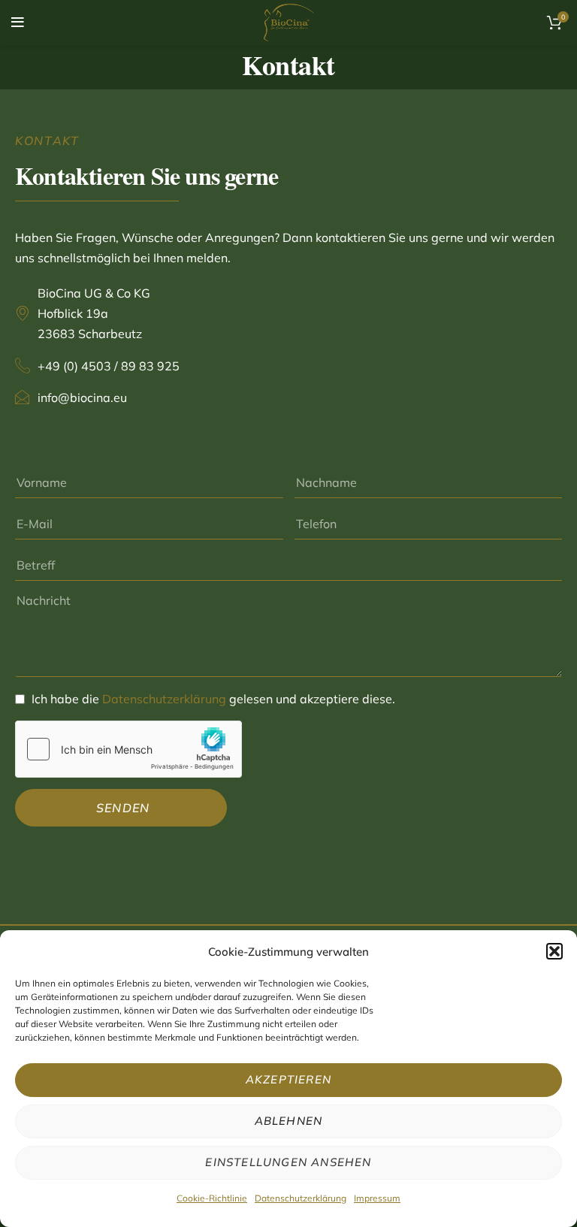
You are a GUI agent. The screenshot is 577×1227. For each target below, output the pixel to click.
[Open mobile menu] (18, 23)
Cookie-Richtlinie (212, 1198)
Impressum (377, 1198)
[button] (554, 951)
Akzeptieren (288, 1079)
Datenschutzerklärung (300, 1198)
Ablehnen (289, 1121)
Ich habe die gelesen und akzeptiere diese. (213, 698)
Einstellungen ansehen (288, 1162)
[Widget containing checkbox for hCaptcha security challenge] (128, 749)
